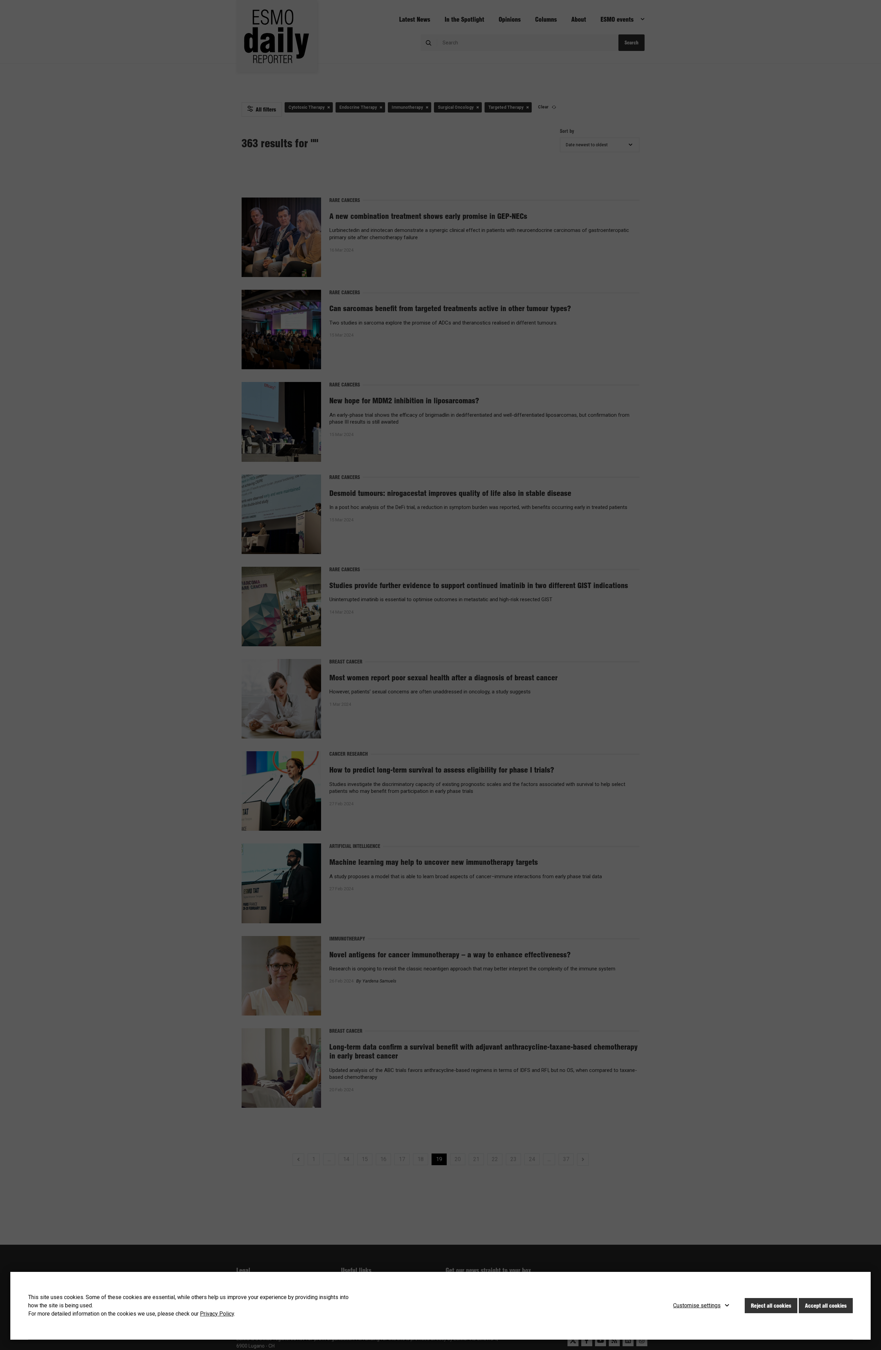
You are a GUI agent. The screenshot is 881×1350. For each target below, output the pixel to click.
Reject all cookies (771, 1305)
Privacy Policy (217, 1313)
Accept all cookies (826, 1305)
